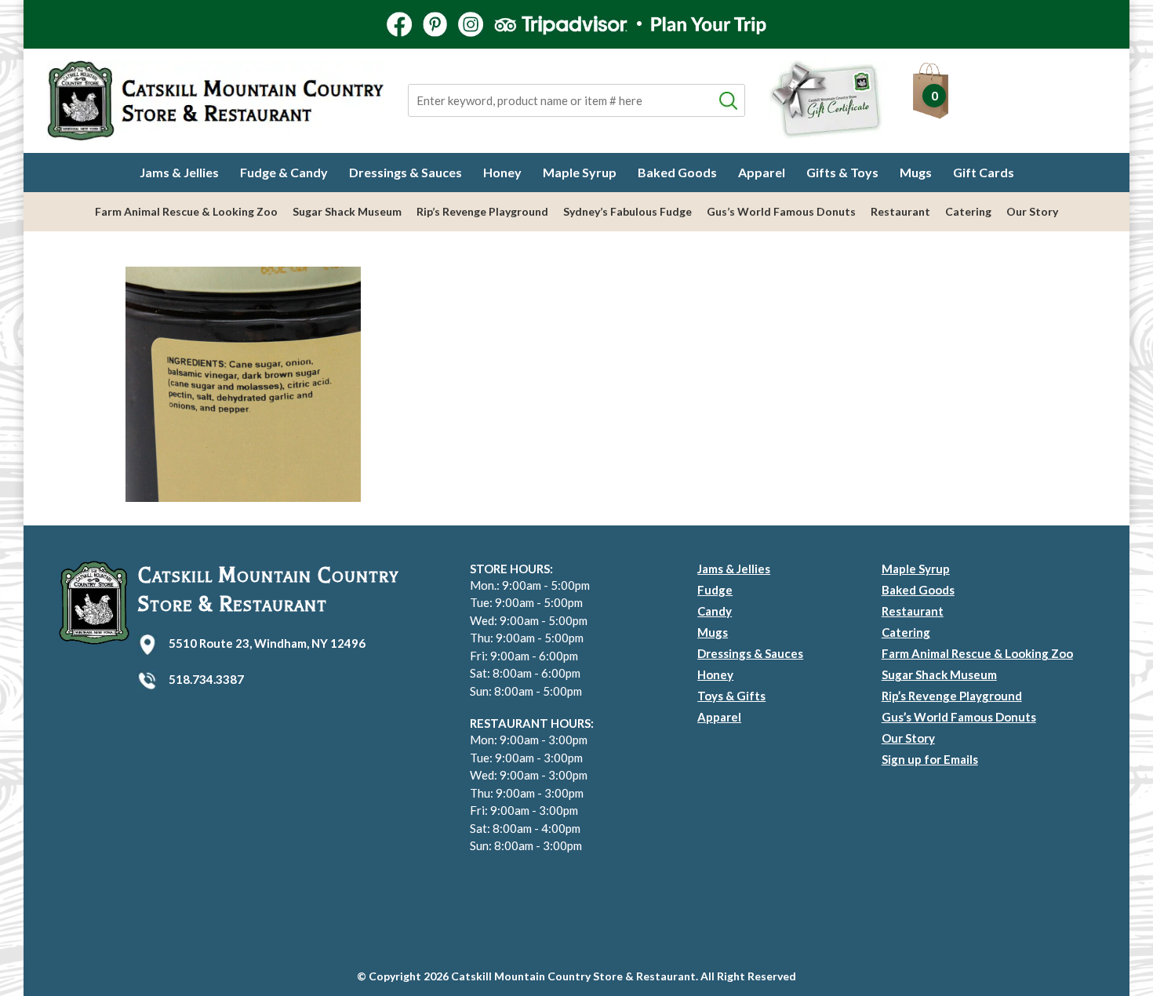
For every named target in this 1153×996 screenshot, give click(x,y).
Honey (502, 172)
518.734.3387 (206, 679)
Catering (968, 211)
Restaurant (900, 211)
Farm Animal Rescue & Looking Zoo (186, 211)
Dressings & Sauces (405, 172)
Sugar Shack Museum (347, 211)
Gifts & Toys (842, 172)
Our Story (1032, 211)
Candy (714, 611)
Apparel (761, 172)
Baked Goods (677, 172)
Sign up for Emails (930, 759)
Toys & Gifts (731, 696)
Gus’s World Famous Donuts (781, 211)
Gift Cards (983, 172)
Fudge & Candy (284, 172)
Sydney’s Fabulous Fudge (627, 211)
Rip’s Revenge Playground (482, 211)
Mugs (916, 172)
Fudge (715, 590)
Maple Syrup (580, 172)
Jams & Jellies (179, 172)
